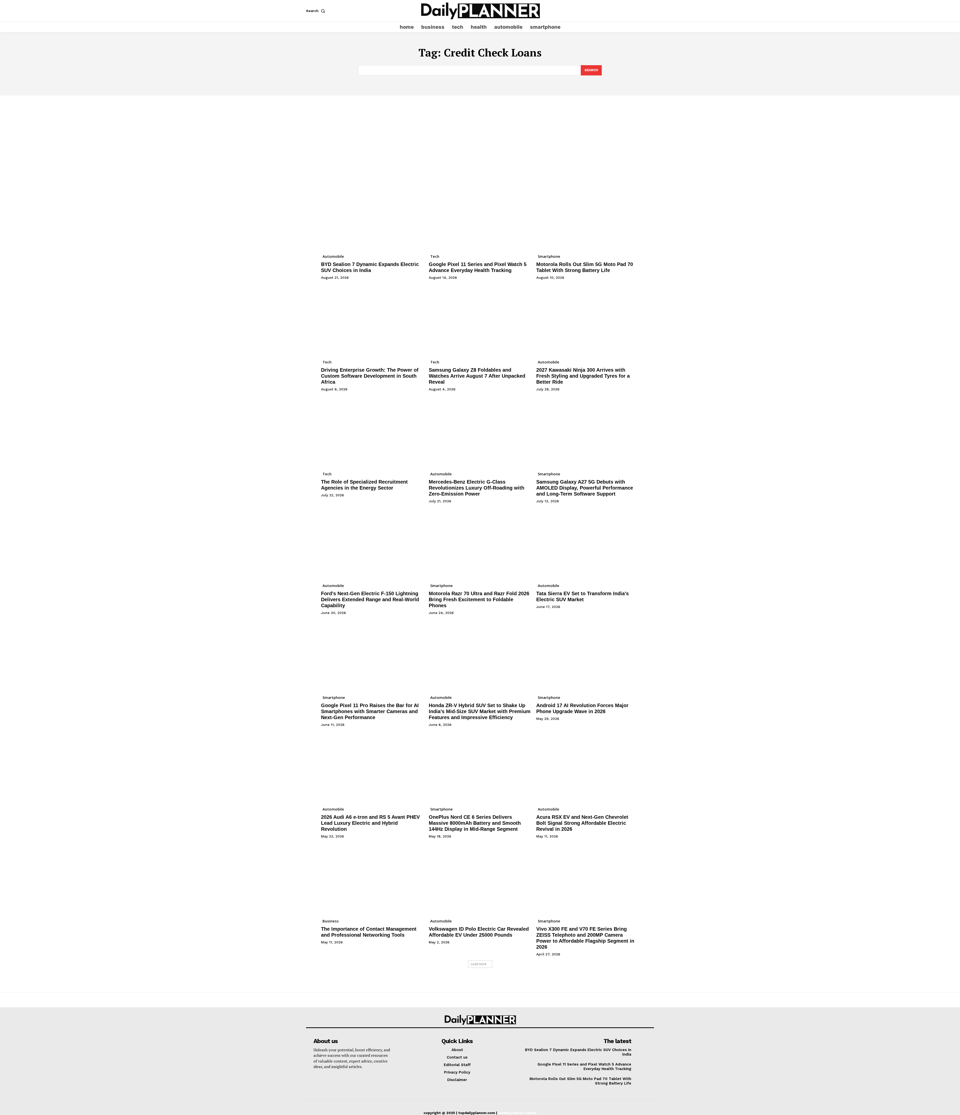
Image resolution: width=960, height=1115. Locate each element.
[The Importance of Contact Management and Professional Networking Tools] (372, 878)
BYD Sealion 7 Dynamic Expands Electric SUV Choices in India (370, 267)
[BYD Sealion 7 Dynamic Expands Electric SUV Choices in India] (372, 214)
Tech (434, 256)
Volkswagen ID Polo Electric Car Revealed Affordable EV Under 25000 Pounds (479, 932)
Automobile (333, 256)
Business (330, 920)
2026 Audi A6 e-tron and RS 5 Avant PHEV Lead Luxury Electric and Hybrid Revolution (370, 823)
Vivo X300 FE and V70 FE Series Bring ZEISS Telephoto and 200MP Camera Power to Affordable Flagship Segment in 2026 (585, 938)
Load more (478, 964)
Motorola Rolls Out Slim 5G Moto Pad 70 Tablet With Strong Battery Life (584, 267)
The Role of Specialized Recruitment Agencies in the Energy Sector (364, 485)
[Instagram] (640, 10)
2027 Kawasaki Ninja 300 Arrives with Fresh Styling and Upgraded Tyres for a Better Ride (583, 376)
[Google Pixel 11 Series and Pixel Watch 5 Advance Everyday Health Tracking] (480, 214)
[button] (316, 10)
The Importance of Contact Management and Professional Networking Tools (368, 932)
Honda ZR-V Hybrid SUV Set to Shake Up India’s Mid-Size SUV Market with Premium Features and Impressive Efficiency (479, 711)
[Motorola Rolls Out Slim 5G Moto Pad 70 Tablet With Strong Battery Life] (587, 214)
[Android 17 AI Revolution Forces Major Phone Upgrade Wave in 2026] (587, 655)
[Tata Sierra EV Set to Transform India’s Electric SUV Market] (587, 543)
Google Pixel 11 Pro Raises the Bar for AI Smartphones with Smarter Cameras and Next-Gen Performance (370, 711)
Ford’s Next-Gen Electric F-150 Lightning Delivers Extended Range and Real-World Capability (370, 599)
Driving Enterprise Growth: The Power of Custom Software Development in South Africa (369, 376)
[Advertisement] (480, 133)
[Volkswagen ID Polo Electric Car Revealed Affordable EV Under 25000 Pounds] (480, 878)
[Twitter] (650, 10)
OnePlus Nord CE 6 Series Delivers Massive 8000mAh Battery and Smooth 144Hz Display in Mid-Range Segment (475, 823)
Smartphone (549, 256)
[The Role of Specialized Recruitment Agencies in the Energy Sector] (372, 431)
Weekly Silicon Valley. (517, 1113)
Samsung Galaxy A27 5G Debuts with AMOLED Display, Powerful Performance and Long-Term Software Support (584, 488)
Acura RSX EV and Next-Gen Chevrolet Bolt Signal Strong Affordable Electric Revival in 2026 (582, 823)
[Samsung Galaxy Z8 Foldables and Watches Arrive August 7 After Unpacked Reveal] (480, 319)
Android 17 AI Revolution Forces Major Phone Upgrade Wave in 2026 (582, 708)
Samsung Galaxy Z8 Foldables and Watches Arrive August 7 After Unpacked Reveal (477, 376)
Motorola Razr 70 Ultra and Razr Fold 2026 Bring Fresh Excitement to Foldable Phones (479, 599)
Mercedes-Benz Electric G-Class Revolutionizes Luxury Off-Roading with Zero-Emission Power (476, 488)
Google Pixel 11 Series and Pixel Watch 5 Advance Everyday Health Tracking (477, 267)
